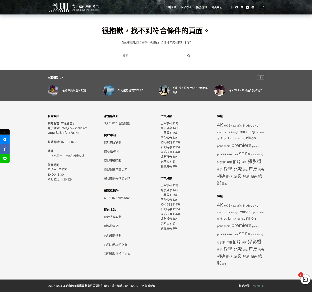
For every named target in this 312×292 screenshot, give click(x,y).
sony (244, 153)
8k (230, 125)
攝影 (244, 162)
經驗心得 (166, 152)
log (225, 138)
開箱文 (165, 161)
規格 (229, 176)
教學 (227, 169)
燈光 (261, 169)
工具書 (165, 133)
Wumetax (258, 285)
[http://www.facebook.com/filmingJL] (5, 149)
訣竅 (237, 176)
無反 (252, 169)
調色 (254, 176)
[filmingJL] (5, 139)
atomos (221, 132)
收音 (219, 169)
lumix (232, 138)
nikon (251, 138)
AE (256, 125)
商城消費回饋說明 (115, 169)
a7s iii (241, 125)
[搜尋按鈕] (188, 55)
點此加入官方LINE (67, 133)
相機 (221, 176)
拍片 (237, 161)
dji (253, 132)
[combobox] (152, 55)
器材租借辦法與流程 (117, 178)
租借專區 (186, 7)
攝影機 (254, 161)
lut (238, 138)
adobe (250, 125)
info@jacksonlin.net (74, 128)
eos (262, 132)
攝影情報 (201, 7)
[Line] (242, 7)
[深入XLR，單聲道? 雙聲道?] (219, 90)
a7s (234, 126)
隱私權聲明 (111, 151)
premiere (241, 145)
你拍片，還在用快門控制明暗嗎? (190, 90)
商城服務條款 (113, 160)
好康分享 (166, 128)
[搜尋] (263, 7)
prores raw (225, 154)
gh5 (219, 138)
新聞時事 (166, 147)
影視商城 (170, 7)
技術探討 (166, 142)
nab (242, 138)
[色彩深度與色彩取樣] (53, 90)
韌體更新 (166, 166)
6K (226, 125)
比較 (237, 169)
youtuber (255, 154)
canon (245, 131)
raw (235, 154)
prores (255, 146)
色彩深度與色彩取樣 (74, 90)
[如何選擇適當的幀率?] (108, 90)
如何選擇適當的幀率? (131, 90)
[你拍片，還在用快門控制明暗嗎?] (164, 90)
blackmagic (233, 132)
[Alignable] (253, 7)
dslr (257, 132)
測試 (245, 170)
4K (220, 125)
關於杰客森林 (113, 142)
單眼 (229, 162)
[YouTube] (247, 7)
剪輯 (223, 162)
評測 (246, 176)
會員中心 (216, 7)
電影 (224, 183)
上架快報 (166, 123)
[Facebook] (236, 7)
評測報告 (166, 156)
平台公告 (166, 137)
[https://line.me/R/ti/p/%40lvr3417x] (5, 158)
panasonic (224, 146)
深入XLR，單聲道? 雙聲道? (245, 90)
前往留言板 (68, 123)
